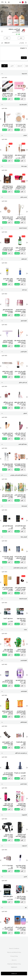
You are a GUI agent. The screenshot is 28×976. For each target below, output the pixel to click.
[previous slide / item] (1, 15)
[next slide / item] (27, 15)
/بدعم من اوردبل (14, 967)
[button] (14, 31)
